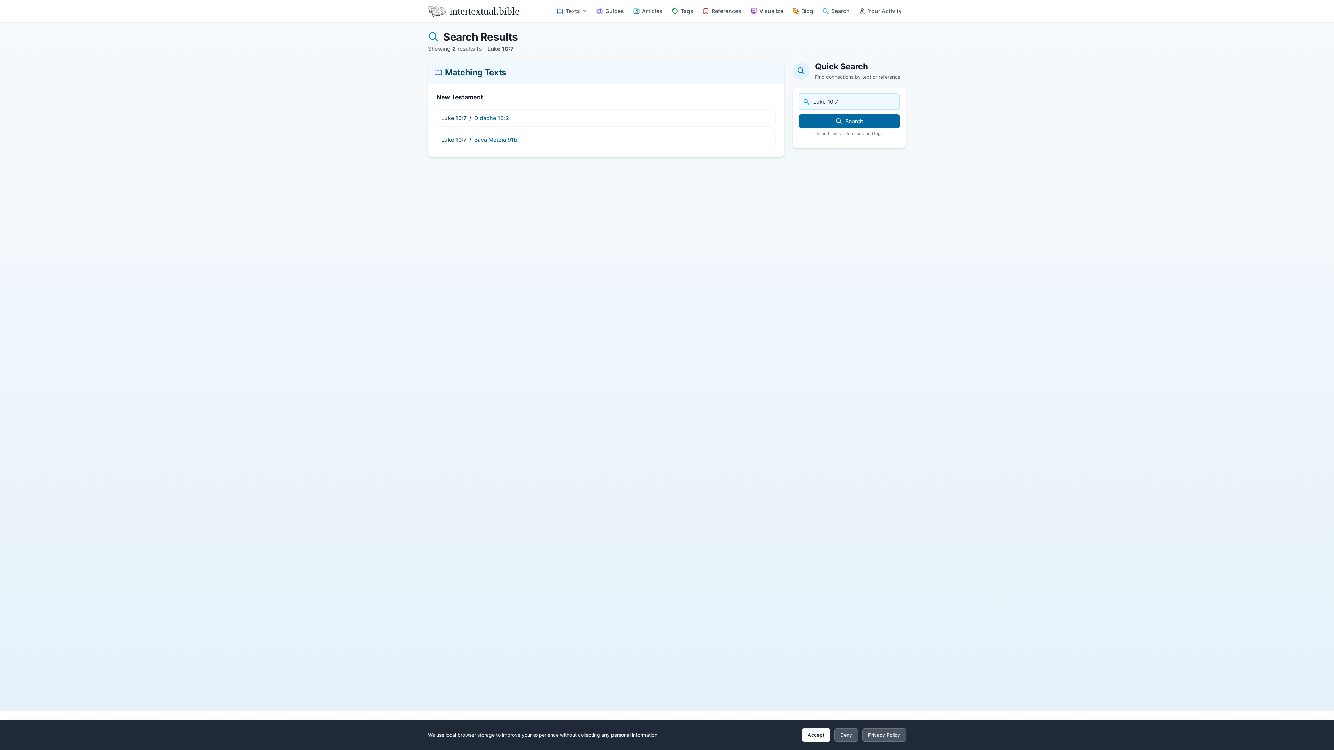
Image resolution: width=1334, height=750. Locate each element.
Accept (816, 735)
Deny (846, 735)
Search (854, 121)
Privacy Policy (884, 735)
